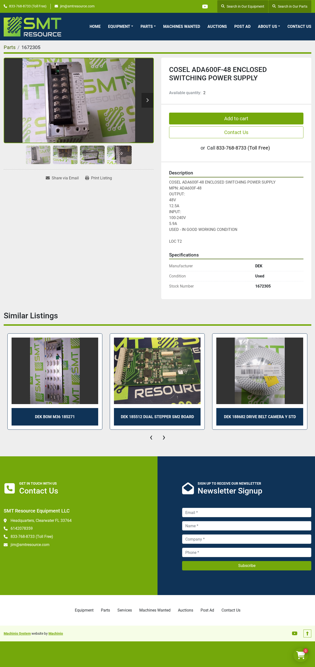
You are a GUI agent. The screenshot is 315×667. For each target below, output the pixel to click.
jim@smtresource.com (77, 6)
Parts (147, 26)
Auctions (217, 26)
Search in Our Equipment (245, 6)
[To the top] (307, 633)
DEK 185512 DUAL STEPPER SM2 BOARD (54, 416)
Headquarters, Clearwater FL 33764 (41, 520)
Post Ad (242, 26)
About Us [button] (267, 26)
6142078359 (22, 528)
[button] (120, 27)
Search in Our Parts (292, 6)
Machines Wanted (181, 26)
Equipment (119, 26)
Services (124, 610)
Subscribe (246, 565)
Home (95, 26)
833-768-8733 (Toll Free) (28, 6)
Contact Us (299, 26)
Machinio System (17, 633)
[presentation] (151, 437)
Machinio (55, 633)
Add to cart (236, 118)
